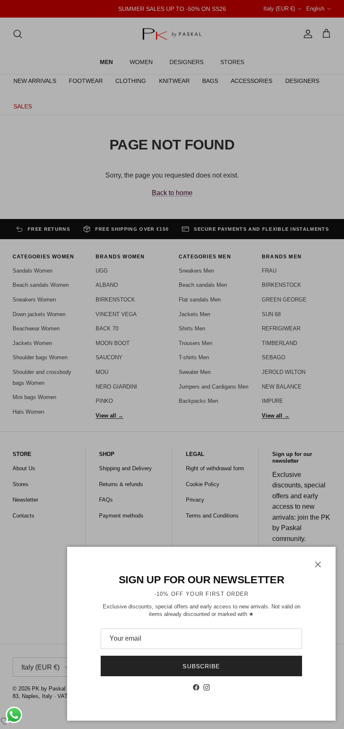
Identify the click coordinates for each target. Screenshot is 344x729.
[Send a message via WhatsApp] (14, 715)
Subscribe (201, 666)
